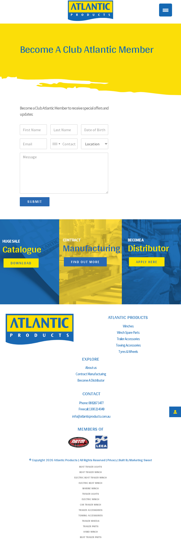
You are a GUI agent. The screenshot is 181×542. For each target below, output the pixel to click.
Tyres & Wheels (128, 351)
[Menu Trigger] (165, 10)
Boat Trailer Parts (90, 537)
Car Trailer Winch (90, 504)
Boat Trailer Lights (90, 466)
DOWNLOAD (21, 263)
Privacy (112, 460)
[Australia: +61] (56, 144)
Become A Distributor (90, 380)
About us (91, 367)
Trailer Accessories (128, 339)
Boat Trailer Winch (90, 472)
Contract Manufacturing (91, 374)
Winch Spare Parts (128, 332)
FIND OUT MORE (85, 262)
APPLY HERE (146, 262)
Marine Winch (90, 488)
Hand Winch (90, 531)
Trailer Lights (90, 493)
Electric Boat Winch (90, 483)
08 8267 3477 (96, 403)
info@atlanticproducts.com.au (91, 416)
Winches (128, 326)
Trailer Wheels (90, 520)
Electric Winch (90, 499)
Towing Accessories (128, 345)
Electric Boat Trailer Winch (90, 477)
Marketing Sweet (140, 460)
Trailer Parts (90, 526)
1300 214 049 (96, 409)
